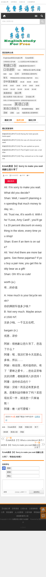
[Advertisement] (23, 554)
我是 (10, 74)
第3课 (36, 82)
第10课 (5, 89)
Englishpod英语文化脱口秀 (12, 58)
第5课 (12, 85)
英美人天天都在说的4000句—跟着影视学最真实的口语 (19, 100)
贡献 (5, 113)
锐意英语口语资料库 (30, 113)
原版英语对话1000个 (27, 66)
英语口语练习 (11, 108)
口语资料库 (31, 2)
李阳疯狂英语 (39, 512)
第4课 (5, 85)
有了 (36, 427)
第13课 (27, 89)
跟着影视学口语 (22, 516)
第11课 (13, 89)
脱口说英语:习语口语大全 (13, 97)
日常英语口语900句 (29, 74)
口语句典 (28, 512)
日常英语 (14, 2)
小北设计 (23, 527)
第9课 (37, 85)
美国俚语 (7, 93)
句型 (19, 70)
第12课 (20, 89)
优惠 (20, 427)
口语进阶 (9, 69)
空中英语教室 (10, 81)
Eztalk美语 (29, 58)
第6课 (18, 85)
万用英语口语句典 (9, 62)
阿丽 (22, 432)
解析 (37, 109)
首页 (4, 16)
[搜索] (42, 16)
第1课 (22, 82)
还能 (12, 113)
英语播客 (9, 512)
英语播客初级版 (27, 109)
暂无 (5, 78)
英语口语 (21, 104)
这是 (18, 113)
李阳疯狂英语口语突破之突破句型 (21, 78)
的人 (36, 78)
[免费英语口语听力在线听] (23, 8)
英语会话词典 (7, 105)
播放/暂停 (10, 181)
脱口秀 (18, 93)
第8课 (31, 85)
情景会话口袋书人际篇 (31, 70)
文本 (17, 74)
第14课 (34, 89)
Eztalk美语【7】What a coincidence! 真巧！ (25, 440)
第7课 (24, 85)
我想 (4, 74)
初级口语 (9, 65)
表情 (5, 492)
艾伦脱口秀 (4, 2)
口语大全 (22, 2)
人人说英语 (19, 512)
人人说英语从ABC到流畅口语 (27, 62)
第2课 (29, 82)
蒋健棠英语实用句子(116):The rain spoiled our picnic (20, 146)
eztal (6, 175)
